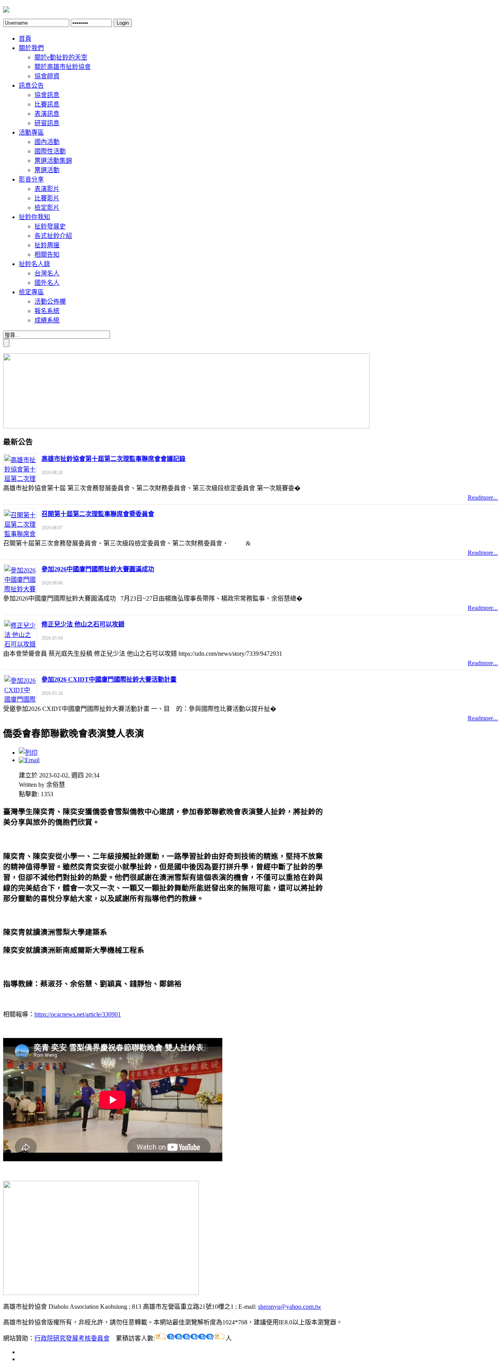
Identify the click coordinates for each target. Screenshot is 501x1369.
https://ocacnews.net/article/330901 (77, 1014)
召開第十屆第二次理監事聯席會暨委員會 (97, 514)
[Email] (29, 760)
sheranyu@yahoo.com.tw (289, 1306)
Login (123, 23)
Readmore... (483, 497)
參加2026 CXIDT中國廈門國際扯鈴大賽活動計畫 (109, 679)
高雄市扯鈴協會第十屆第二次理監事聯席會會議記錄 (113, 458)
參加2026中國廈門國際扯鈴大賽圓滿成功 (97, 569)
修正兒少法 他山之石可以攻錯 (82, 624)
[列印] (28, 752)
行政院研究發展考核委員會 (72, 1338)
